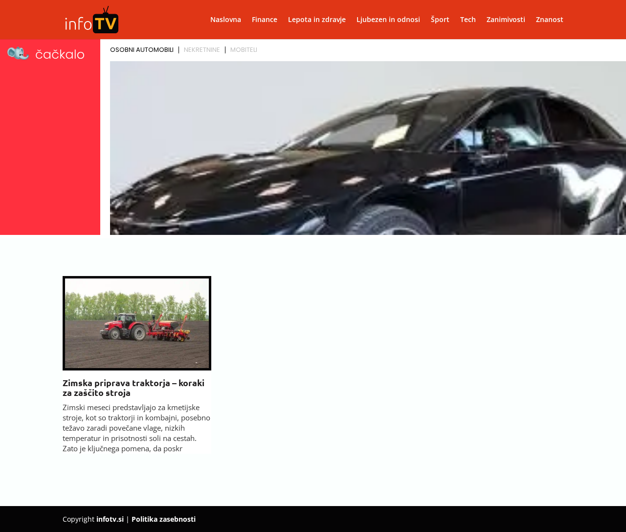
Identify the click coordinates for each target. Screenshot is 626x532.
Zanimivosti (506, 20)
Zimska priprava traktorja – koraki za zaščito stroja (133, 387)
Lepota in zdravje (317, 20)
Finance (264, 20)
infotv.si (110, 519)
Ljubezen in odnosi (388, 20)
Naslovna (225, 20)
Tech (468, 20)
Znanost (549, 20)
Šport (440, 20)
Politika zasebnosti (164, 519)
